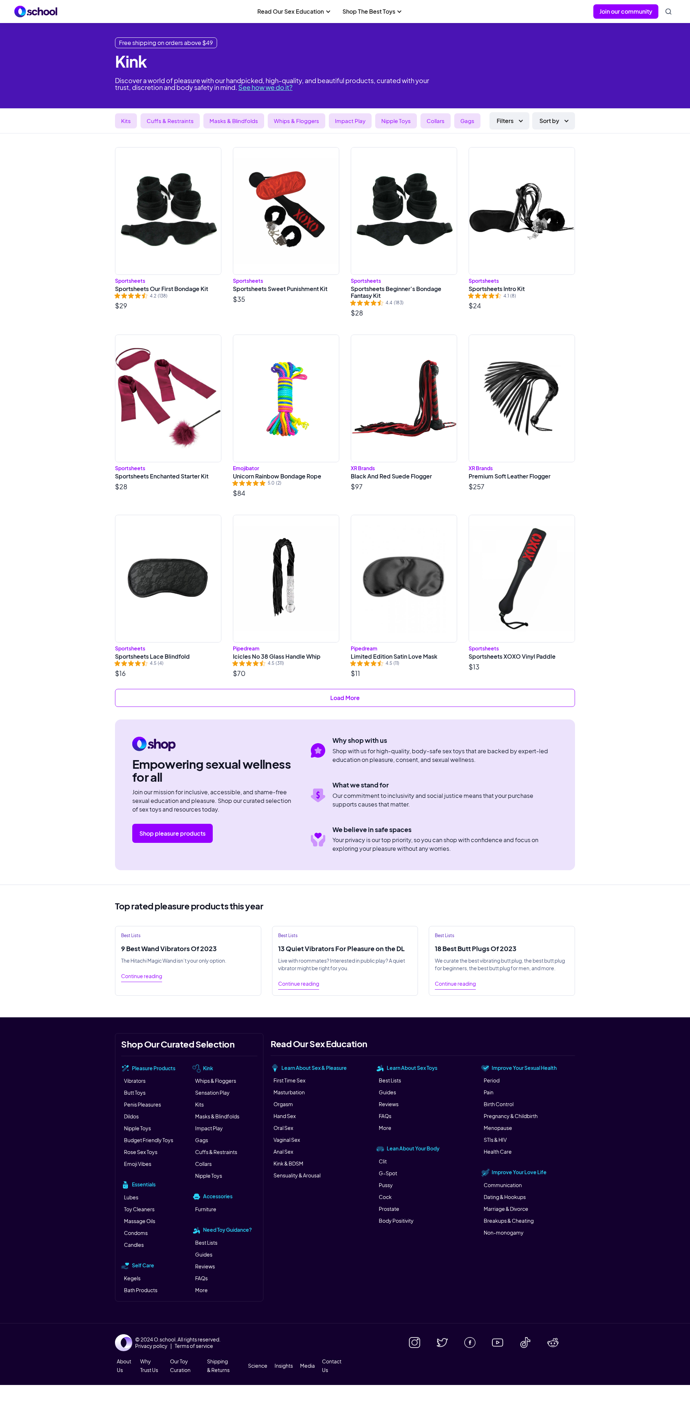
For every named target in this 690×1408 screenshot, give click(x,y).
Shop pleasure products (172, 833)
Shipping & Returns (218, 1365)
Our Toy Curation (180, 1365)
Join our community (625, 11)
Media (307, 1365)
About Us (124, 1365)
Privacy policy (151, 1345)
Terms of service (194, 1345)
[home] (36, 11)
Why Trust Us (149, 1365)
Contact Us (331, 1365)
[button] (294, 11)
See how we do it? (265, 87)
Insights (284, 1365)
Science (257, 1365)
